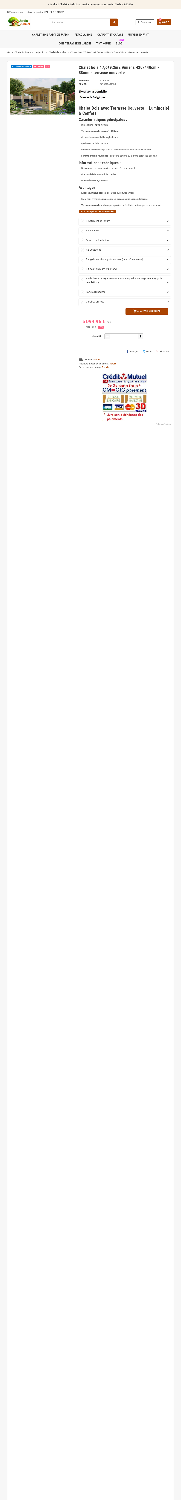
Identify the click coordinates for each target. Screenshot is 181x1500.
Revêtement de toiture (95, 221)
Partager (134, 351)
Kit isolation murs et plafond (99, 269)
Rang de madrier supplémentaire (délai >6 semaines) (112, 259)
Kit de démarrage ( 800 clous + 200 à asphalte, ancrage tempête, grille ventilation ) (121, 280)
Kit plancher (90, 230)
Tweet (149, 351)
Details (97, 359)
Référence (84, 80)
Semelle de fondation (95, 240)
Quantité (96, 336)
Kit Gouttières (91, 249)
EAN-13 (82, 84)
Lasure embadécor (94, 292)
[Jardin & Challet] (19, 22)
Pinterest (164, 351)
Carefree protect (92, 301)
